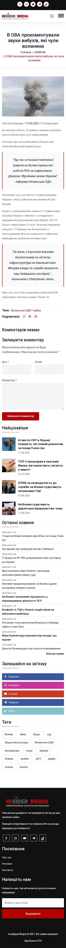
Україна (43, 750)
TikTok (11, 711)
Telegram (13, 702)
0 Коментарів (49, 123)
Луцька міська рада (16, 742)
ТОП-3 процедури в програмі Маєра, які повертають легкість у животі (40, 465)
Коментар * (9, 380)
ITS (40, 940)
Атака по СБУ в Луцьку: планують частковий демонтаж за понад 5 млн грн (40, 444)
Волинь (9, 734)
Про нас (7, 857)
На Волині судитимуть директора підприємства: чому (40, 506)
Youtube (13, 693)
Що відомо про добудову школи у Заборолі (28, 548)
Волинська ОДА (21, 310)
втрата (24, 766)
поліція (9, 766)
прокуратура (12, 750)
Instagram (13, 685)
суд (49, 734)
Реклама (7, 863)
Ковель (9, 758)
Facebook (13, 676)
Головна (25, 52)
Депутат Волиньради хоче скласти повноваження (31, 648)
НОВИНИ (40, 52)
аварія (51, 758)
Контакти (7, 870)
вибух (37, 310)
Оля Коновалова (12, 123)
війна (23, 734)
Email (38, 362)
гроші (29, 750)
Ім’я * (5, 362)
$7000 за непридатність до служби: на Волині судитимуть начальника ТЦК (39, 487)
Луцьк (36, 734)
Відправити (33, 913)
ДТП (38, 758)
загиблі (24, 758)
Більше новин (55, 653)
